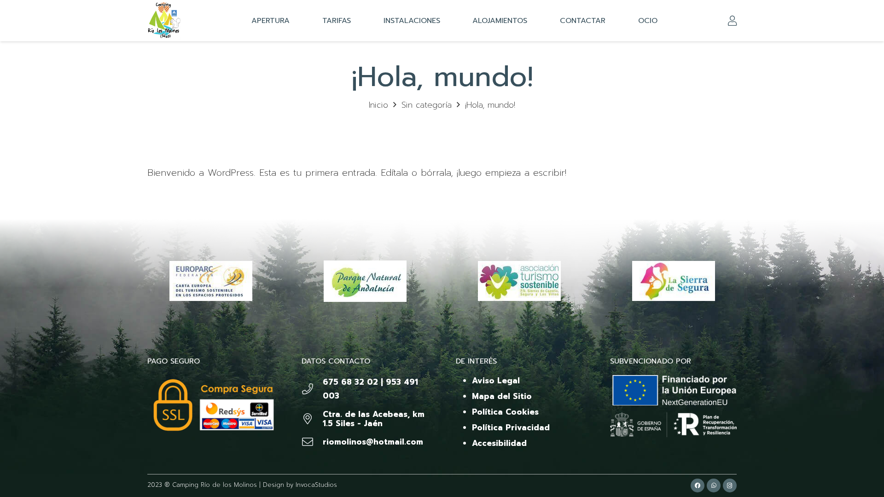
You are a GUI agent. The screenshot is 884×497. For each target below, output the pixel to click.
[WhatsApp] (714, 485)
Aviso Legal (496, 381)
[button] (531, 20)
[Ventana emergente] (732, 21)
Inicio (378, 104)
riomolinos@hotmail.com (373, 442)
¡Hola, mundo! (490, 104)
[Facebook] (697, 485)
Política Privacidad (511, 427)
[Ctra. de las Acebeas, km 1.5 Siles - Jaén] (312, 418)
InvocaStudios (316, 484)
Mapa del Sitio (502, 396)
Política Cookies (505, 412)
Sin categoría (426, 104)
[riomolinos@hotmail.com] (312, 441)
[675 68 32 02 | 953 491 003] (312, 388)
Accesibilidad (499, 443)
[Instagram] (730, 485)
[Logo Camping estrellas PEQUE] (164, 20)
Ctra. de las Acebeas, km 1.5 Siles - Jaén (374, 418)
